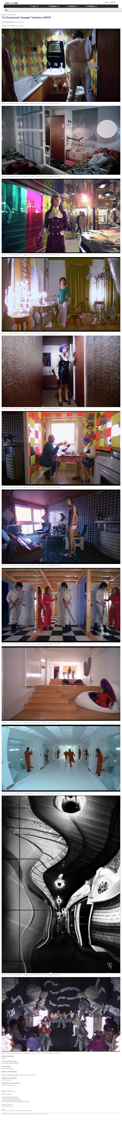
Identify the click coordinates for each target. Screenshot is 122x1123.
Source (26, 103)
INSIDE (34, 6)
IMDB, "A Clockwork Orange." (10, 1075)
